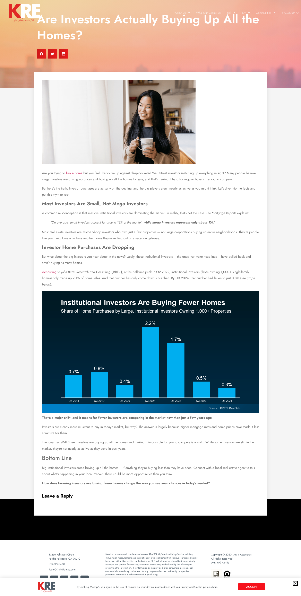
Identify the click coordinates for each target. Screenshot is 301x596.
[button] (295, 583)
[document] (150, 298)
